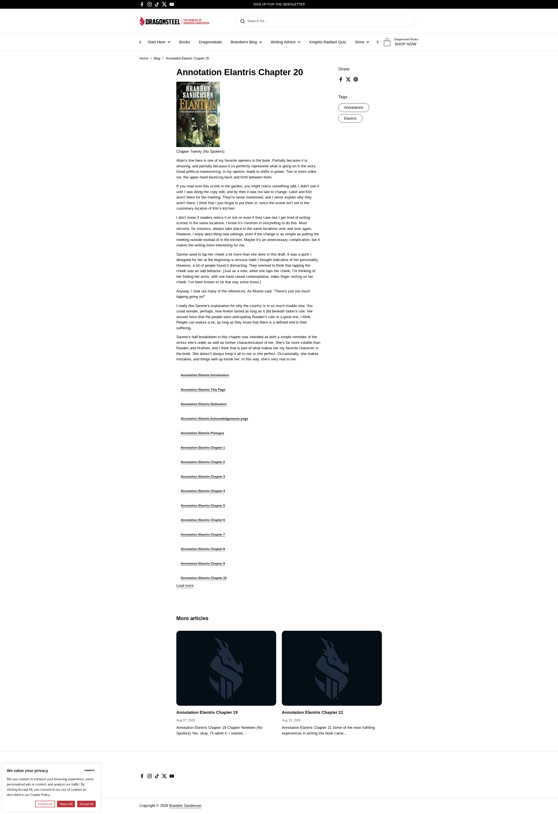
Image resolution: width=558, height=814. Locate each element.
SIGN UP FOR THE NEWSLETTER (279, 4)
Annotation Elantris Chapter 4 (203, 491)
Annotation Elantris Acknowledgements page (214, 418)
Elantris (350, 118)
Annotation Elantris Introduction (205, 375)
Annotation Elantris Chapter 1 (203, 447)
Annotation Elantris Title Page (203, 389)
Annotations (353, 107)
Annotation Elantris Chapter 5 (203, 505)
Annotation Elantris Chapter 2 (203, 462)
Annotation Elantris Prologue (202, 433)
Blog (157, 58)
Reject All (66, 804)
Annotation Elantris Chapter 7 (203, 534)
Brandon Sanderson (185, 806)
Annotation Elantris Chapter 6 (203, 520)
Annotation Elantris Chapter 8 (203, 549)
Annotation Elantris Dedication (204, 404)
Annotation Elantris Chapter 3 (203, 476)
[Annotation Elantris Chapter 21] (332, 668)
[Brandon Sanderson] (174, 21)
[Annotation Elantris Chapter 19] (226, 668)
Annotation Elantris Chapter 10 (204, 578)
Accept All (86, 804)
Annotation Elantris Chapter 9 (203, 563)
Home (144, 58)
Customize (45, 804)
